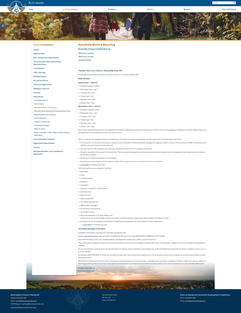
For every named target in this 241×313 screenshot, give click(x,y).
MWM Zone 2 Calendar (86, 56)
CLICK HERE (84, 165)
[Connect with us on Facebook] (2, 26)
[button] (234, 3)
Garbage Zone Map (84, 60)
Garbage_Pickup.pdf (87, 271)
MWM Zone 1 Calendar (86, 53)
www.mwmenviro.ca (91, 236)
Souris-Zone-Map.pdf (87, 268)
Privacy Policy (32, 307)
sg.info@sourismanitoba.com (26, 301)
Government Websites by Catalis (19, 307)
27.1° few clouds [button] (37, 3)
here (172, 130)
